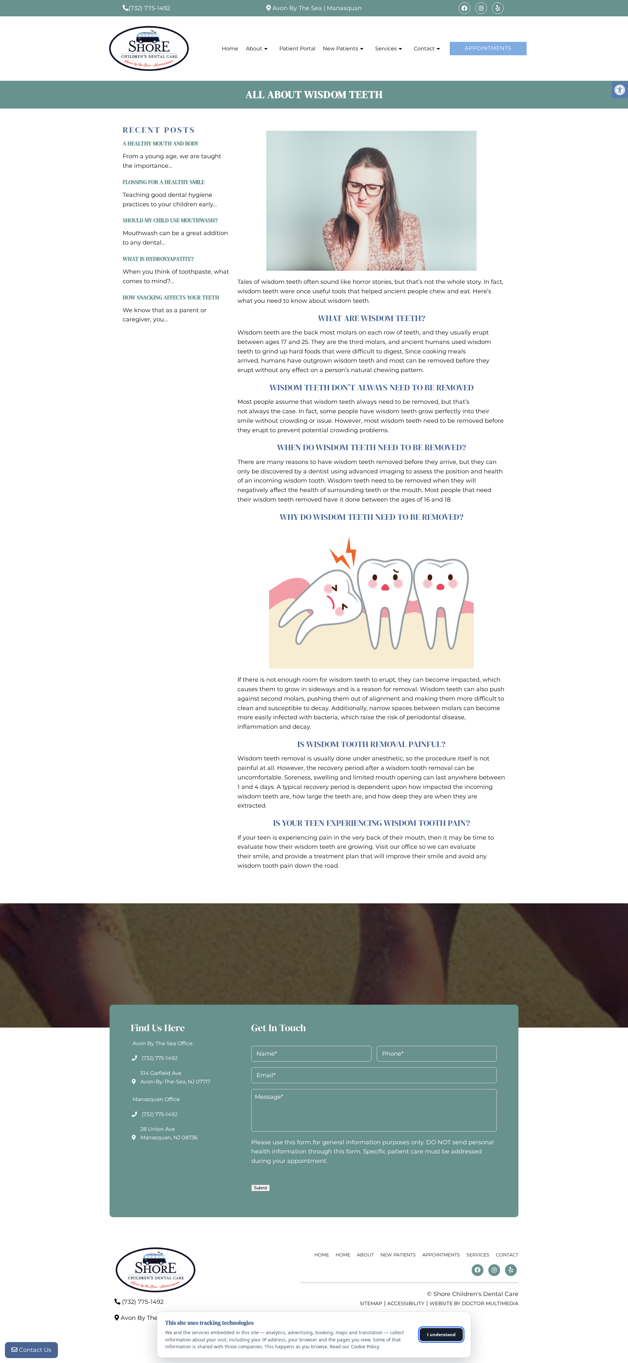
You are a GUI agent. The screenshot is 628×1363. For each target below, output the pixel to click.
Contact (424, 48)
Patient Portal (297, 48)
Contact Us (34, 1350)
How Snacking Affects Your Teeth (171, 297)
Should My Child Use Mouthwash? (170, 220)
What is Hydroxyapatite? (158, 259)
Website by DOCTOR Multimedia (473, 1303)
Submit (260, 1187)
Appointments (488, 48)
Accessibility (406, 1303)
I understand (441, 1334)
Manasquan (344, 8)
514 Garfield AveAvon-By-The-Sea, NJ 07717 (175, 1077)
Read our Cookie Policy (354, 1346)
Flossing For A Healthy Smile (163, 182)
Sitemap (371, 1303)
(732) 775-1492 (149, 8)
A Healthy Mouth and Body (161, 143)
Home (230, 48)
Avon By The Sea (297, 8)
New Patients (340, 48)
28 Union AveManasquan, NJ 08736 (169, 1133)
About (254, 48)
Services (386, 48)
